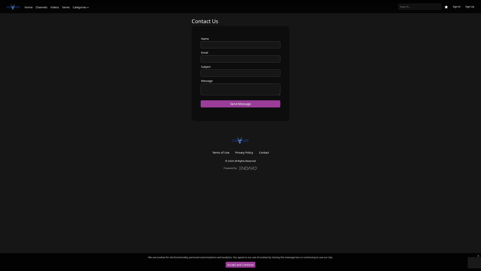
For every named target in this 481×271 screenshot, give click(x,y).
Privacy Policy (244, 152)
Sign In (457, 6)
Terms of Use (220, 152)
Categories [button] (79, 7)
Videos (54, 7)
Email (204, 52)
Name (205, 38)
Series (66, 7)
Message (207, 81)
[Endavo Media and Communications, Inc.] (248, 168)
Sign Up (469, 6)
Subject (205, 67)
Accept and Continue (240, 264)
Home (29, 7)
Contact (264, 152)
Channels (41, 7)
